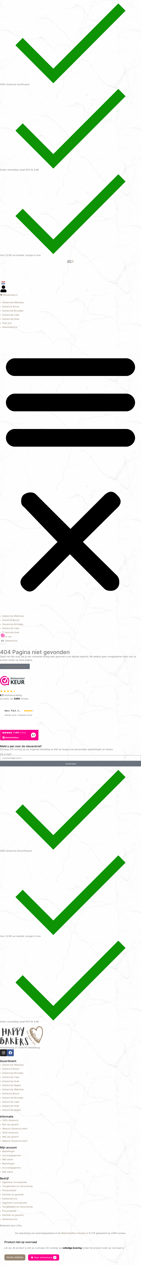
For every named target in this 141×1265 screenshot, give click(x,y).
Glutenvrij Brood (10, 306)
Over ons (7, 323)
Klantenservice (9, 327)
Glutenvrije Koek (10, 319)
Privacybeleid (9, 1190)
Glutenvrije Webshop (13, 302)
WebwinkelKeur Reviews (73, 1233)
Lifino (19, 1225)
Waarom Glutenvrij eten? (15, 1128)
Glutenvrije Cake (10, 314)
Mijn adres (7, 1159)
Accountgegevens (11, 1155)
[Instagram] (3, 1052)
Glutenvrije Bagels (11, 1085)
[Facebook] (10, 1052)
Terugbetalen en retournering (17, 1186)
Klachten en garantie (13, 1194)
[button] (70, 471)
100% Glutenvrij (10, 1120)
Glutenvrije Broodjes (12, 310)
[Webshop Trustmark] (12, 684)
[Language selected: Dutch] (70, 282)
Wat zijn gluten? (10, 1124)
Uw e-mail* (6, 754)
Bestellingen (8, 1151)
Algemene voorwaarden (14, 1182)
